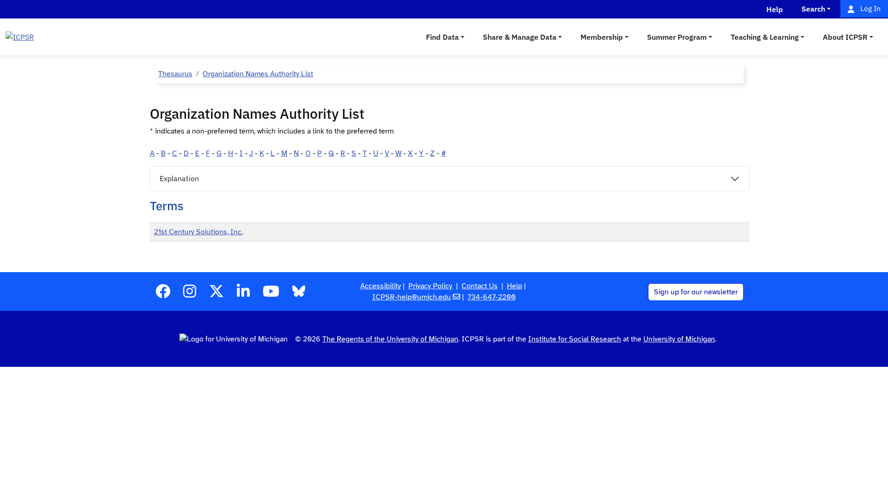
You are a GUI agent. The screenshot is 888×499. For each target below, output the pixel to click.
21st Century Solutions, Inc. (198, 232)
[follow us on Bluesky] (299, 294)
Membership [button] (601, 37)
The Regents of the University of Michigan (390, 339)
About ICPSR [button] (845, 37)
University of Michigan (679, 339)
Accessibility (380, 286)
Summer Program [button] (677, 37)
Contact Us (480, 286)
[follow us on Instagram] (190, 294)
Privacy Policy (430, 286)
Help (514, 286)
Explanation (179, 178)
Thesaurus (175, 74)
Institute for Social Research (574, 339)
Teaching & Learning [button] (765, 37)
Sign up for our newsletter (696, 292)
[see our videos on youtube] (271, 294)
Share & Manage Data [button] (519, 37)
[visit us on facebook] (163, 294)
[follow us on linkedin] (243, 294)
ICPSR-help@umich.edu (411, 297)
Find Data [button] (442, 37)
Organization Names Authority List (258, 74)
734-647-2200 (492, 297)
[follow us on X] (216, 294)
